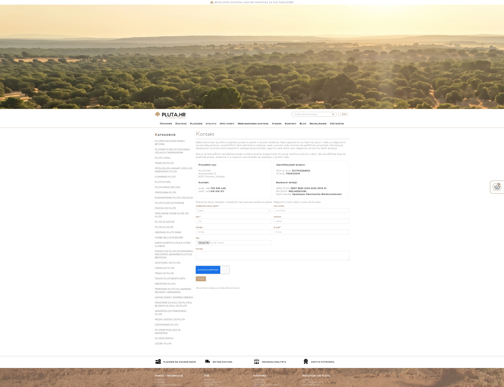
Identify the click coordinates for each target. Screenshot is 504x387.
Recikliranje (318, 123)
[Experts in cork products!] (203, 115)
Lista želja (211, 385)
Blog (303, 123)
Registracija (212, 382)
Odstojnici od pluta (167, 263)
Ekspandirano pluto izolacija (174, 198)
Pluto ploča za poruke (169, 203)
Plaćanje (196, 123)
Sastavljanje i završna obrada (174, 297)
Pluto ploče (163, 182)
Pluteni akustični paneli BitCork (170, 142)
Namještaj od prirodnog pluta (171, 313)
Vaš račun (337, 123)
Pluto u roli (163, 158)
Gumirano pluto (165, 177)
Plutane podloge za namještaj (168, 331)
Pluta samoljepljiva (167, 187)
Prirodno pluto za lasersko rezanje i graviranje (173, 290)
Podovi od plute (165, 208)
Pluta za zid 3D (164, 227)
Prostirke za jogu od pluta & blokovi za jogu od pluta (173, 304)
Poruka (199, 249)
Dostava (181, 123)
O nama (277, 123)
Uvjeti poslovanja (167, 385)
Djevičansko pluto (166, 325)
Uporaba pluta (313, 382)
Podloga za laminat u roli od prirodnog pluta (173, 170)
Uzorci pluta (163, 343)
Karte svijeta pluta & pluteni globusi (173, 244)
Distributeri (311, 385)
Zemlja (199, 227)
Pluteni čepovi (164, 338)
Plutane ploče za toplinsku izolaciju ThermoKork (172, 151)
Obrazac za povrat (266, 385)
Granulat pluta (164, 268)
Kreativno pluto (165, 284)
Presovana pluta (165, 192)
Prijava (209, 380)
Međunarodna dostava (253, 123)
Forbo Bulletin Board (169, 237)
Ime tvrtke (279, 206)
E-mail (277, 227)
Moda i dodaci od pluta (170, 319)
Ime (198, 217)
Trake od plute (164, 163)
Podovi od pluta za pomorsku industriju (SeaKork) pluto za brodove (174, 254)
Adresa (277, 217)
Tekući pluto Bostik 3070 (170, 278)
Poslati (201, 279)
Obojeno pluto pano (168, 232)
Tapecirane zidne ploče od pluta (172, 215)
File (197, 238)
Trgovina (166, 123)
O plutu (211, 123)
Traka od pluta (164, 273)
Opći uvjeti (227, 123)
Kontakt (290, 123)
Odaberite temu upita (207, 206)
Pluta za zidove (165, 222)
